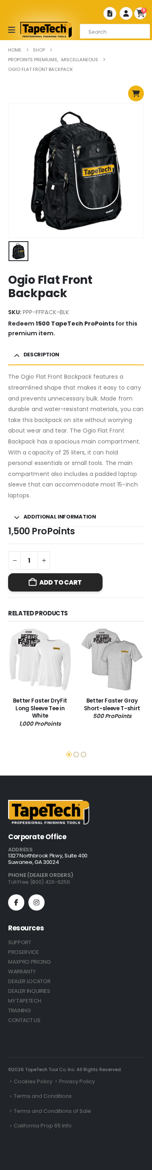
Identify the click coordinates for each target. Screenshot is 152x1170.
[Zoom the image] (48, 804)
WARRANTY (21, 971)
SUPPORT (19, 942)
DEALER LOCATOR (29, 981)
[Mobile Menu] (14, 30)
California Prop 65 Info (43, 1125)
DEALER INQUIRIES (29, 991)
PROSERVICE (23, 952)
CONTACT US (24, 1020)
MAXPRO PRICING (29, 962)
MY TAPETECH (24, 1001)
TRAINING (19, 1010)
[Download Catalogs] (109, 13)
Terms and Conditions (43, 1096)
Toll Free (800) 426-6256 (39, 882)
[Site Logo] (46, 29)
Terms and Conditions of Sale (52, 1111)
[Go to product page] (40, 660)
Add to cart (60, 582)
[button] (141, 682)
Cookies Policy (33, 1081)
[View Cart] (136, 93)
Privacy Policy (77, 1081)
